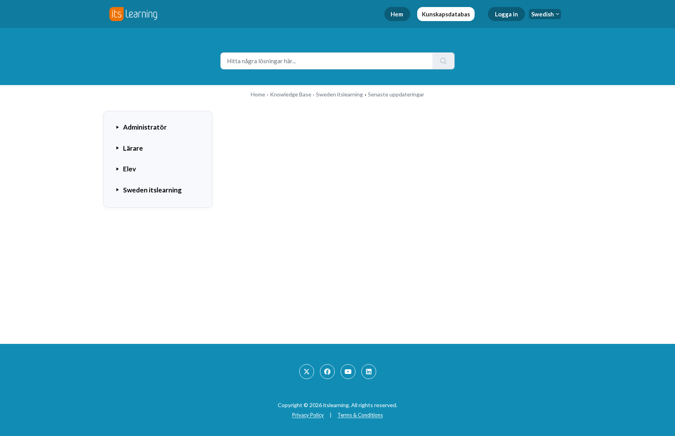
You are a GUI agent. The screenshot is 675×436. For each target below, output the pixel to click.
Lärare (133, 148)
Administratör (145, 127)
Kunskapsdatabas (446, 14)
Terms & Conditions (360, 415)
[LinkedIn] (368, 371)
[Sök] (443, 60)
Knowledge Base (290, 94)
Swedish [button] (542, 14)
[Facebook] (327, 371)
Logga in (506, 14)
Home (258, 94)
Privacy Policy (308, 415)
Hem (397, 14)
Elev (129, 169)
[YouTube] (348, 371)
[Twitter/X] (306, 371)
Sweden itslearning (339, 94)
